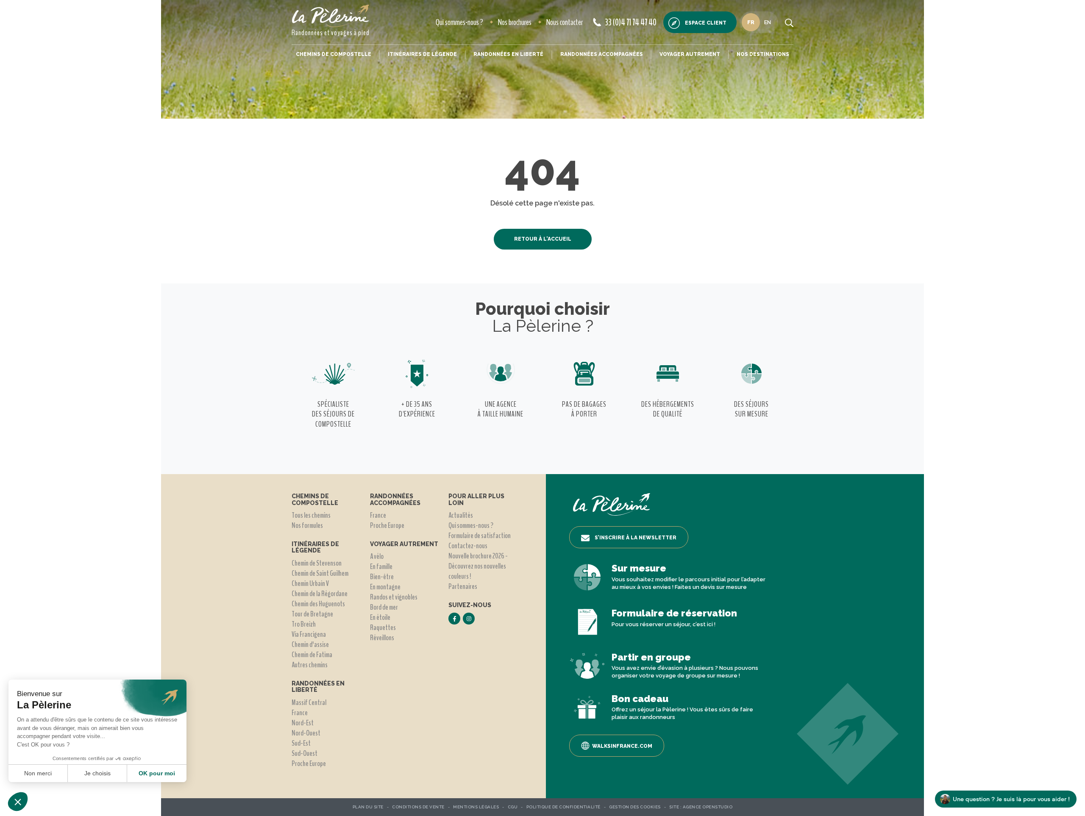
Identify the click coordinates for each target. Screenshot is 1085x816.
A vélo (377, 556)
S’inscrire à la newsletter (635, 538)
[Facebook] (454, 618)
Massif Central (309, 702)
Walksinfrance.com (622, 746)
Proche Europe (309, 763)
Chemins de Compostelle (333, 54)
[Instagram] (469, 618)
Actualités (460, 515)
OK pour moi (157, 773)
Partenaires (462, 586)
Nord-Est (303, 723)
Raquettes (383, 627)
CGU (513, 807)
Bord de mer (384, 607)
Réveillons (382, 638)
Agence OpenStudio (708, 807)
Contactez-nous (467, 546)
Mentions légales (476, 807)
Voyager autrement (689, 54)
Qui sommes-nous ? (459, 22)
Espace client (705, 23)
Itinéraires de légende (422, 54)
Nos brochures (514, 22)
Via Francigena (309, 634)
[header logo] (331, 16)
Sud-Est (301, 743)
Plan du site (368, 807)
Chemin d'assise (310, 644)
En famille (381, 566)
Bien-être (382, 577)
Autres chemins (310, 665)
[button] (18, 801)
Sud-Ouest (304, 753)
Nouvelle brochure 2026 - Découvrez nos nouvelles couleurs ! (478, 566)
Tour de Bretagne (312, 614)
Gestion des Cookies (635, 807)
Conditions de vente (418, 807)
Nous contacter (564, 22)
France (300, 713)
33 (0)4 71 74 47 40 (631, 22)
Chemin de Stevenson (317, 563)
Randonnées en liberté (508, 54)
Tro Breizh (304, 624)
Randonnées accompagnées (601, 54)
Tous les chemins (311, 515)
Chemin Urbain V (310, 583)
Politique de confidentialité (563, 807)
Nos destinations (763, 54)
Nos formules (307, 525)
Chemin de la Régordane (320, 593)
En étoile (380, 617)
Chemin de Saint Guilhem (320, 573)
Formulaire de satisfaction (479, 535)
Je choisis (97, 773)
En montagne (385, 587)
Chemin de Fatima (312, 654)
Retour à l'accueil (542, 239)
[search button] (789, 22)
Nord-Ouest (306, 733)
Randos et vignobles (393, 597)
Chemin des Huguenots (318, 604)
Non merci (38, 773)
